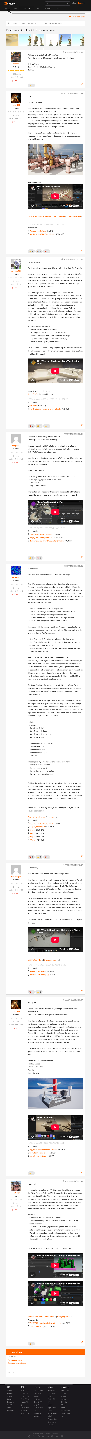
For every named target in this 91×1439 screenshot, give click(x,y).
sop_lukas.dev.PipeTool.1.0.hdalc (43, 234)
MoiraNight (16, 876)
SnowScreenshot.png (38, 1156)
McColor (16, 1193)
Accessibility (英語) (52, 1414)
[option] (12, 40)
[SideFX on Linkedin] (62, 1436)
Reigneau (16, 445)
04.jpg (32, 833)
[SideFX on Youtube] (57, 1436)
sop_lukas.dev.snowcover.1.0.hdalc (43, 1149)
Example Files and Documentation (41, 1316)
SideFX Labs (9, 1406)
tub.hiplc (33, 405)
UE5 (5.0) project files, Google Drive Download (46, 216)
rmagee (16, 64)
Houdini (10, 1391)
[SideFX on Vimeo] (52, 1436)
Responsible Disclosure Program (52, 1422)
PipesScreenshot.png (38, 231)
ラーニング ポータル (25, 1392)
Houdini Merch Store (64, 1405)
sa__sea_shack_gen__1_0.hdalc (42, 823)
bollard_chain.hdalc (37, 971)
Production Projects (25, 1409)
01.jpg (32, 830)
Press (63, 1399)
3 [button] (47, 49)
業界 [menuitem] (15, 8)
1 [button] (44, 49)
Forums (15, 23)
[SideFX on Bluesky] (43, 1436)
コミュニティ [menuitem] (27, 8)
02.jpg (32, 836)
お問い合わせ (65, 1414)
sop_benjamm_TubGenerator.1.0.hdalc (45, 409)
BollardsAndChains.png (39, 974)
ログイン (83, 3)
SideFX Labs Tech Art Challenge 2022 (31, 23)
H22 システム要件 (38, 1403)
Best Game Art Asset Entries (55, 23)
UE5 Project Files (34, 960)
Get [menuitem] (58, 8)
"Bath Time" (32, 394)
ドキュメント (38, 1409)
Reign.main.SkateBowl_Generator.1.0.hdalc (47, 541)
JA (76, 3)
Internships (65, 1410)
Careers (64, 1396)
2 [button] (45, 49)
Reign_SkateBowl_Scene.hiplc (41, 537)
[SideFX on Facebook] (29, 1436)
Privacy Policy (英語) (51, 1399)
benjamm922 (16, 271)
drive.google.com (74, 216)
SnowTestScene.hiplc (38, 1153)
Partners (10, 1410)
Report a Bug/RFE (37, 1414)
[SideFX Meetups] (48, 1436)
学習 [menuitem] (38, 8)
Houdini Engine (10, 1394)
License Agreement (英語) (52, 1407)
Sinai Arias (16, 577)
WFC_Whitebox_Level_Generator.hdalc (45, 1323)
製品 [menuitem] (7, 8)
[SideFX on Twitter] (34, 1436)
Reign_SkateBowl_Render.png (42, 534)
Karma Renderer (10, 1400)
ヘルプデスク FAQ (38, 1397)
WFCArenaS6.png (37, 1326)
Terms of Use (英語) (51, 1392)
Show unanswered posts (17, 1363)
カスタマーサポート (38, 1392)
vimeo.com (52, 817)
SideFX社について (65, 1392)
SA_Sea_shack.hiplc (37, 826)
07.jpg (32, 840)
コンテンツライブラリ (25, 1397)
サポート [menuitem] (48, 8)
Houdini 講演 (25, 1403)
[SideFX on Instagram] (39, 1436)
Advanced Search (78, 17)
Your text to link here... (36, 817)
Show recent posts (15, 1360)
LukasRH (16, 105)
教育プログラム (25, 1414)
